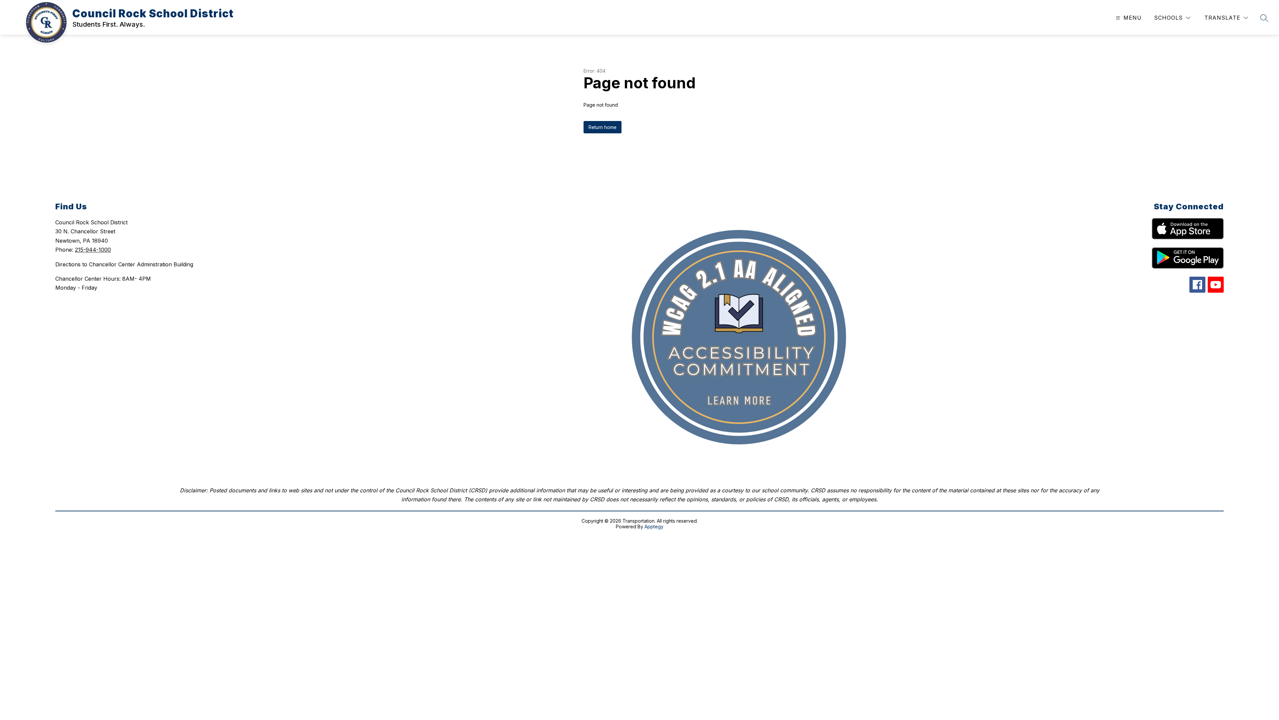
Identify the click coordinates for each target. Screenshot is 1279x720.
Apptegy (653, 526)
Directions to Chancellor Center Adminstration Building (124, 264)
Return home (603, 127)
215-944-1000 (93, 249)
